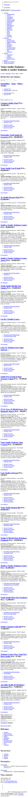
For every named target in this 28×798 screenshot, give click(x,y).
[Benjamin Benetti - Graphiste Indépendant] (4, 770)
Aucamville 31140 (8, 553)
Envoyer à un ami (8, 125)
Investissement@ (8, 93)
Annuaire (6, 13)
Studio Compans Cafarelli (11, 627)
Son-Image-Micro (11, 47)
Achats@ (6, 89)
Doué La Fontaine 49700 (10, 614)
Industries (9, 28)
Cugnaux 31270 (8, 122)
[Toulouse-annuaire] (15, 10)
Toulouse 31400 (8, 431)
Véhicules (9, 52)
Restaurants (10, 29)
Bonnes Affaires (11, 40)
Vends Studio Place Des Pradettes (14, 598)
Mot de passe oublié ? (6, 725)
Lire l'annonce (4, 130)
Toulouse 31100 (8, 704)
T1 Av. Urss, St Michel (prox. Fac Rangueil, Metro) (14, 410)
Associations (10, 17)
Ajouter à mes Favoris (9, 126)
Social (8, 32)
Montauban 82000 (8, 525)
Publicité (6, 758)
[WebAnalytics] (4, 792)
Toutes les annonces (9, 403)
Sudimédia (20, 794)
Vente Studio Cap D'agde (11, 168)
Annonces (6, 38)
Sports (8, 34)
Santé (8, 31)
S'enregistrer (7, 4)
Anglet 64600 (7, 673)
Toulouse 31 (7, 274)
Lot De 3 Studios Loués (10, 319)
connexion (10, 722)
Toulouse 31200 (8, 495)
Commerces (10, 18)
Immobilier (9, 27)
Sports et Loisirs (11, 49)
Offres (17, 73)
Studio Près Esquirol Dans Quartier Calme (11, 378)
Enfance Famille (11, 20)
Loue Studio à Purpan (10, 473)
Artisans (9, 15)
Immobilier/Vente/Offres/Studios (12, 121)
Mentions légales (9, 793)
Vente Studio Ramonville (11, 508)
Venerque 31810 (8, 184)
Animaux (9, 39)
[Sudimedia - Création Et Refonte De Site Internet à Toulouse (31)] (4, 764)
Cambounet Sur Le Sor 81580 (11, 585)
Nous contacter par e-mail (10, 782)
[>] (9, 99)
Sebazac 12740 (7, 365)
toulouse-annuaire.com (11, 781)
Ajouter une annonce (9, 63)
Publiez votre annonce (6, 716)
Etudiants (9, 24)
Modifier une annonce (9, 61)
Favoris (5, 60)
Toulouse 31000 (8, 247)
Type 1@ (6, 94)
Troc (8, 50)
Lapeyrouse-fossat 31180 (10, 336)
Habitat (8, 43)
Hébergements (10, 25)
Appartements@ (8, 90)
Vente (13, 73)
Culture (8, 56)
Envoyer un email (8, 127)
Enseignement (10, 21)
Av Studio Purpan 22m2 (10, 197)
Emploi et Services (11, 42)
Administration (10, 14)
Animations (10, 54)
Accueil (2, 73)
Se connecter (7, 7)
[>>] (12, 99)
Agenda (6, 53)
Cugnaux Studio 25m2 (10, 103)
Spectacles (9, 57)
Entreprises (9, 22)
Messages (9, 46)
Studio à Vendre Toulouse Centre (14, 225)
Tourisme (9, 35)
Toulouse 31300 (8, 157)
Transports (9, 36)
